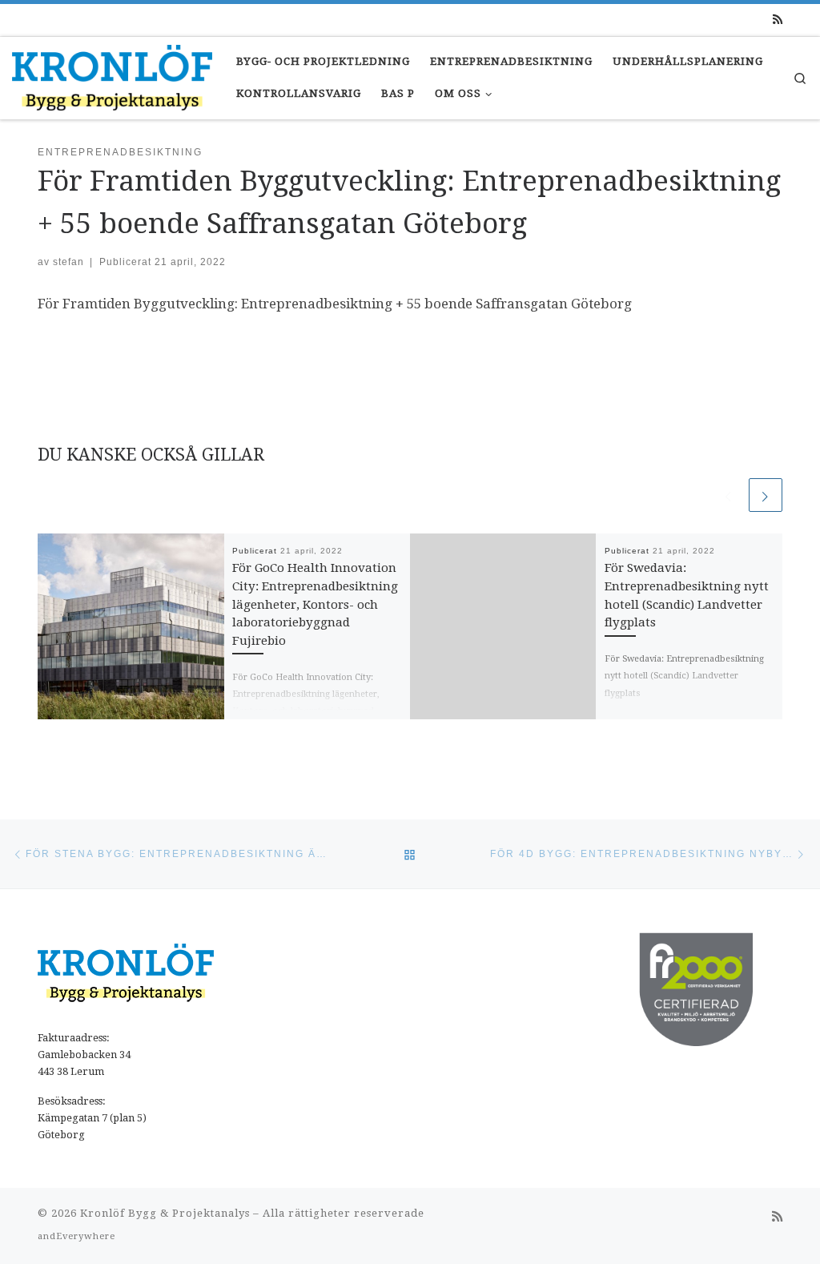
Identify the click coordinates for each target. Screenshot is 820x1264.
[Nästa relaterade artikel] (765, 495)
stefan (68, 261)
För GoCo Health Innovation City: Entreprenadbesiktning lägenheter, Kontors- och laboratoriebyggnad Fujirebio (315, 604)
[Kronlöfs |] (112, 75)
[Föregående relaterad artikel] (729, 495)
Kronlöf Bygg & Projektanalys (165, 1213)
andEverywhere (76, 1236)
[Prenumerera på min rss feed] (777, 20)
